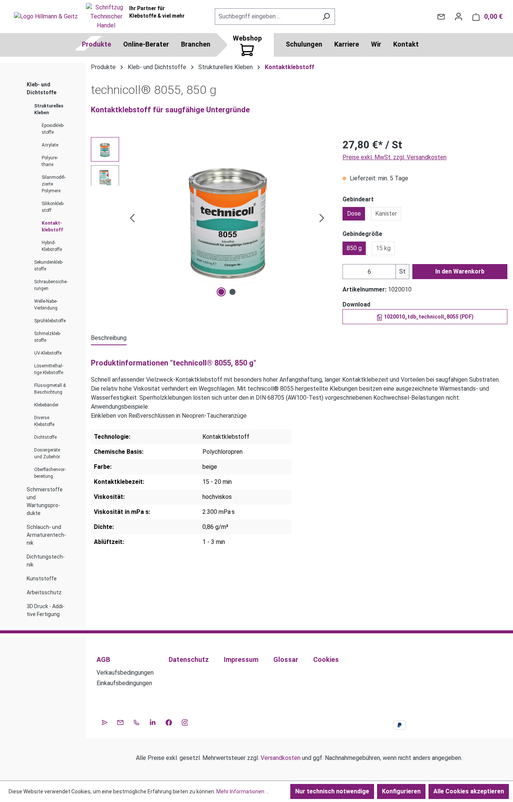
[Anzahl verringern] (350, 271)
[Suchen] (326, 16)
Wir (376, 44)
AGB (103, 659)
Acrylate (50, 145)
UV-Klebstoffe (48, 353)
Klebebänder (46, 405)
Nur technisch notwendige (332, 791)
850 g (354, 248)
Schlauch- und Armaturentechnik (46, 535)
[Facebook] (169, 721)
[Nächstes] (321, 218)
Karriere (346, 44)
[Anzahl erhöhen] (388, 271)
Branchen (195, 44)
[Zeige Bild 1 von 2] (221, 292)
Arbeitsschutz (44, 592)
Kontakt (406, 44)
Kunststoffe (42, 578)
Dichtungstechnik (46, 561)
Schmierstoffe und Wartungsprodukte (45, 501)
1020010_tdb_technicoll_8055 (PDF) (428, 317)
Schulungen (304, 44)
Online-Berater (146, 44)
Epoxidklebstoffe (53, 129)
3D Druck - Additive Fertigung (46, 610)
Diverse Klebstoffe (44, 421)
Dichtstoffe (45, 437)
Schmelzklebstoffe (47, 337)
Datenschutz (189, 659)
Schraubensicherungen (51, 285)
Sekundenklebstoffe (48, 266)
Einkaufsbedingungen (124, 683)
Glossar (285, 659)
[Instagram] (185, 721)
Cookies (326, 659)
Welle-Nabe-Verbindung (45, 305)
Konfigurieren (401, 791)
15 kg (383, 248)
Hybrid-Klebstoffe (52, 246)
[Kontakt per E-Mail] (441, 16)
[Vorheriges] (132, 218)
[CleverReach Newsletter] (105, 721)
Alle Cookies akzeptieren (468, 791)
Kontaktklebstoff (52, 227)
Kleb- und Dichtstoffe (41, 88)
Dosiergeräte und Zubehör (47, 453)
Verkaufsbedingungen (125, 672)
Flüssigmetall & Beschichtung (50, 389)
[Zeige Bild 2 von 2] (232, 292)
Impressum (241, 659)
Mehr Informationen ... (242, 791)
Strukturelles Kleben (48, 109)
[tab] (109, 338)
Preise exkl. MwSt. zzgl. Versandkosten (395, 157)
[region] (209, 218)
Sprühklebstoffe (50, 320)
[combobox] (266, 16)
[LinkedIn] (153, 721)
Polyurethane (50, 161)
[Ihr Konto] (459, 16)
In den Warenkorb (459, 271)
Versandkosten (280, 757)
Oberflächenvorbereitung (50, 473)
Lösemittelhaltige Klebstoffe (48, 369)
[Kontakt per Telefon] (136, 721)
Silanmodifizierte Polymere (54, 184)
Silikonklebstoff (53, 207)
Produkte (96, 44)
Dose (354, 213)
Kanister (386, 213)
